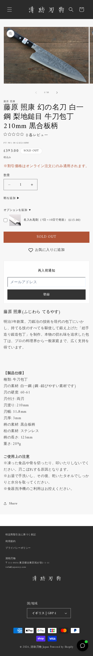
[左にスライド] (36, 92)
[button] (9, 9)
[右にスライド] (57, 92)
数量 (7, 175)
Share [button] (13, 504)
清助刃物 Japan (40, 647)
